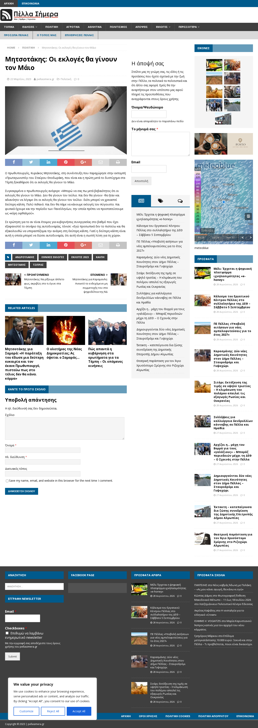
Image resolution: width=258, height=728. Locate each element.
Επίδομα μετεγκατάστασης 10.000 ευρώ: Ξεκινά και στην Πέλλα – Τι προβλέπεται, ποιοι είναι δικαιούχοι (223, 640)
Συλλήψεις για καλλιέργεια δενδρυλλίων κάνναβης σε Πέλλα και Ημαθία (158, 297)
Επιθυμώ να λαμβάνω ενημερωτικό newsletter (24, 635)
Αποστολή (141, 181)
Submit (12, 656)
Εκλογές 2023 (80, 257)
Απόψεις (141, 27)
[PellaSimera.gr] (29, 20)
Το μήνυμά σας (144, 129)
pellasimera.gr (45, 79)
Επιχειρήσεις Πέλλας (79, 35)
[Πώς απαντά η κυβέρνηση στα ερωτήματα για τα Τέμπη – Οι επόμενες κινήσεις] (107, 330)
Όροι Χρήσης (148, 716)
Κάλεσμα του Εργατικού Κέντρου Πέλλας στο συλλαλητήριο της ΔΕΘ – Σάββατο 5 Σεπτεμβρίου (159, 230)
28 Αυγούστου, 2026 (227, 284)
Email (135, 162)
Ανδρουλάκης (24, 257)
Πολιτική (51, 27)
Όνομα (10, 445)
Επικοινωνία (30, 3)
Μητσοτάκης (17, 265)
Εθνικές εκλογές (53, 257)
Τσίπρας (38, 265)
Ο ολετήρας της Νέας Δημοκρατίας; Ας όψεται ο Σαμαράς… (64, 353)
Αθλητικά (95, 27)
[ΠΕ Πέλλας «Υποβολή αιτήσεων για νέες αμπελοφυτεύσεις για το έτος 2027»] (214, 78)
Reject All (53, 711)
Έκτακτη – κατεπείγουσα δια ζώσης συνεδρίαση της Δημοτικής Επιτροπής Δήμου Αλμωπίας (159, 349)
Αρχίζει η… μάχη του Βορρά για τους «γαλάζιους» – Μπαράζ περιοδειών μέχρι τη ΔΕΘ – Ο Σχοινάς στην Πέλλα (233, 452)
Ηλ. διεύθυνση (15, 457)
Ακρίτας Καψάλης (204, 610)
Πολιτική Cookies (177, 716)
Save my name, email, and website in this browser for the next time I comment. (61, 480)
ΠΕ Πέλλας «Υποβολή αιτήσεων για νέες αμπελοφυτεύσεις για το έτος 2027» (159, 246)
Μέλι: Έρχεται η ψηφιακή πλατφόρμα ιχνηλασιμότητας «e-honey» (233, 274)
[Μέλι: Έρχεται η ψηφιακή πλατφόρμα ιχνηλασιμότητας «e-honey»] (214, 65)
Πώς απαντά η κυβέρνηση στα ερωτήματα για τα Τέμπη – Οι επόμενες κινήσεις (105, 357)
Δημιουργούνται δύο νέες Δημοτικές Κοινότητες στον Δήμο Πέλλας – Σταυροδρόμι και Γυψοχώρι (160, 333)
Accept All (79, 711)
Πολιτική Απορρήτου (213, 716)
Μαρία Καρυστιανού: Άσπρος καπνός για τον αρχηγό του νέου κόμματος (223, 625)
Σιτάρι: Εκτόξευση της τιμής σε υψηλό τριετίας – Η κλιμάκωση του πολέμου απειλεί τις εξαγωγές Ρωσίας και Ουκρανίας (232, 391)
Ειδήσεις (28, 27)
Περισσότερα (188, 27)
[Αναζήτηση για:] (34, 586)
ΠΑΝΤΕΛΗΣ (200, 585)
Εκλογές (162, 27)
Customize (26, 711)
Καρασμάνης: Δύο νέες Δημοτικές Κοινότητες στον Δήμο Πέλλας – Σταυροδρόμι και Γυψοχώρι (158, 261)
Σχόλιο (10, 415)
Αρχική (9, 3)
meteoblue (202, 248)
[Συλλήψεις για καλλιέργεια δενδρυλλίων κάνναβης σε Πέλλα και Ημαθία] (232, 92)
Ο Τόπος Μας (47, 35)
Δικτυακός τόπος (16, 469)
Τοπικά (9, 27)
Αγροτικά (73, 27)
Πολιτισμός (118, 27)
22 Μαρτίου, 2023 (20, 79)
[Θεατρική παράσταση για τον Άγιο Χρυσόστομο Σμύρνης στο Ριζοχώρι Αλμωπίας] (203, 539)
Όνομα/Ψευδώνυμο (147, 107)
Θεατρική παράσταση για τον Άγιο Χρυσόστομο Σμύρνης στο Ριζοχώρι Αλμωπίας (160, 365)
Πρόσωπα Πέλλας (16, 35)
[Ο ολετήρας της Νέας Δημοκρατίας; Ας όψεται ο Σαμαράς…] (66, 330)
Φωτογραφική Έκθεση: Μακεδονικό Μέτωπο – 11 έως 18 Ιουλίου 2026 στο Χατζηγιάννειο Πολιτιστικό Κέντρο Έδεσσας (223, 600)
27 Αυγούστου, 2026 (227, 432)
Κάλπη (100, 257)
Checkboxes (16, 628)
